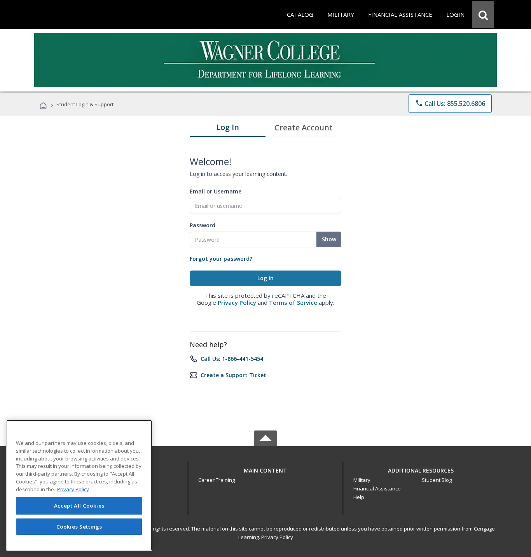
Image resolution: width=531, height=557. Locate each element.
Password (202, 225)
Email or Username (215, 191)
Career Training (216, 479)
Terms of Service (293, 302)
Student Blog (437, 479)
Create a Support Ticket (233, 375)
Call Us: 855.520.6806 (450, 103)
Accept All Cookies (79, 505)
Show (329, 239)
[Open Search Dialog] (483, 14)
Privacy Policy (237, 302)
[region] (79, 485)
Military (361, 479)
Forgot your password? (221, 258)
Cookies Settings (79, 526)
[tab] (228, 128)
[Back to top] (265, 468)
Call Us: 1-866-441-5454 (232, 358)
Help (358, 497)
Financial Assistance (377, 488)
